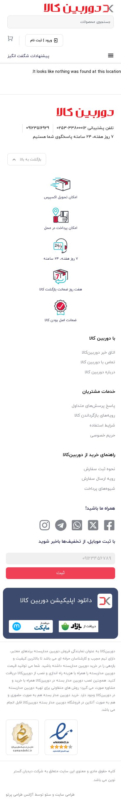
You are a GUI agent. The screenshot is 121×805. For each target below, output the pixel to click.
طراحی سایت (65, 794)
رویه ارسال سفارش (98, 479)
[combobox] (60, 22)
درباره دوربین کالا (100, 372)
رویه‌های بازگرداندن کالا (94, 415)
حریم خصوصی (102, 435)
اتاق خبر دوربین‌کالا (98, 352)
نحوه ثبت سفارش (99, 469)
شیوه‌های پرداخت (99, 488)
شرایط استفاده (102, 425)
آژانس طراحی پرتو (19, 794)
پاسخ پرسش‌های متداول (93, 406)
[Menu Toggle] (111, 55)
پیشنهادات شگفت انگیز (28, 56)
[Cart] (10, 38)
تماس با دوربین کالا (97, 362)
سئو (48, 794)
